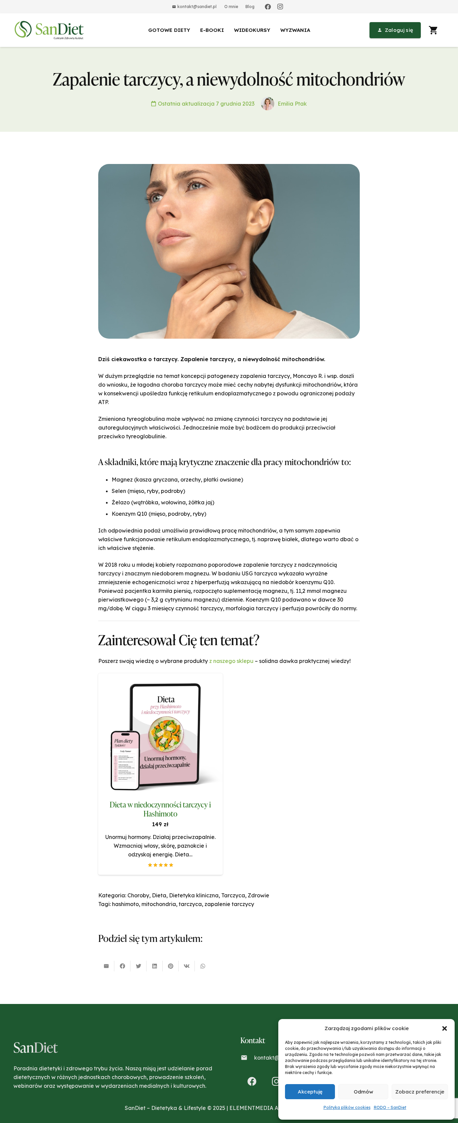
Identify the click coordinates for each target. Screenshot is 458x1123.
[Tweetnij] (138, 966)
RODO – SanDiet (390, 1107)
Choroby (138, 895)
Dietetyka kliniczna (194, 895)
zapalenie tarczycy (229, 904)
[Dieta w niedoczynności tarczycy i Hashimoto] (160, 677)
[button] (444, 1028)
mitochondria (158, 904)
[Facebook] (268, 7)
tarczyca (190, 904)
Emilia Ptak (292, 103)
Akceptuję (310, 1091)
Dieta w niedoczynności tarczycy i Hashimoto (160, 809)
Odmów (363, 1091)
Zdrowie (258, 895)
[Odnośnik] (50, 30)
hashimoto (125, 904)
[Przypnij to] (171, 966)
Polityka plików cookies (347, 1107)
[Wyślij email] (106, 966)
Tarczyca (233, 895)
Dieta (159, 895)
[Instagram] (280, 7)
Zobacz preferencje (419, 1091)
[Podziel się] (122, 966)
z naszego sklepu (231, 661)
